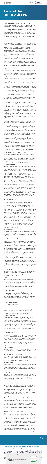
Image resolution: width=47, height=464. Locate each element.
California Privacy (32, 442)
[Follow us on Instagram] (42, 438)
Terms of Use (19, 442)
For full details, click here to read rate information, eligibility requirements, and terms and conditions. (21, 446)
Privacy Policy (25, 442)
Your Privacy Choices (42, 442)
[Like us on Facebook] (38, 438)
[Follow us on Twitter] (40, 438)
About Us (31, 2)
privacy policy (6, 72)
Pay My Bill (39, 2)
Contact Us (16, 438)
